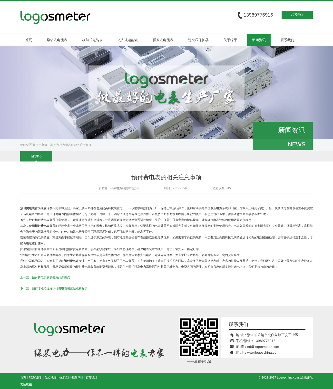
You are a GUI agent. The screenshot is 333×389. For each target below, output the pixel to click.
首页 (28, 40)
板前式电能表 (92, 40)
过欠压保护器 (198, 40)
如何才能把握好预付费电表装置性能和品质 (60, 288)
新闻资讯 (259, 40)
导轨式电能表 (57, 40)
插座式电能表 (163, 40)
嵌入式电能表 (128, 40)
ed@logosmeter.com (263, 347)
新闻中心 (47, 145)
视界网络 (78, 377)
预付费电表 (71, 261)
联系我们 (297, 15)
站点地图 (51, 377)
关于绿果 (230, 40)
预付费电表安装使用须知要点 (51, 277)
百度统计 (92, 377)
